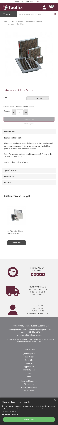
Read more (11, 411)
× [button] (55, 400)
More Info (17, 242)
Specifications (10, 170)
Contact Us (29, 360)
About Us (29, 363)
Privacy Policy (29, 384)
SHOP (7, 14)
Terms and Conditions (29, 381)
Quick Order (29, 357)
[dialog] (29, 411)
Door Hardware (17, 22)
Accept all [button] (29, 420)
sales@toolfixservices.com (32, 335)
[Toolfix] (12, 7)
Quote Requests (29, 353)
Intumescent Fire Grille (15, 24)
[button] (29, 414)
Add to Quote (29, 123)
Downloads (9, 176)
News (29, 373)
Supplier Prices (29, 366)
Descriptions (9, 131)
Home (6, 22)
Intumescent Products (34, 22)
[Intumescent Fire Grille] (29, 55)
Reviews (8, 182)
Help (29, 376)
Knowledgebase (29, 370)
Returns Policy (29, 391)
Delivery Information (29, 387)
